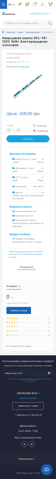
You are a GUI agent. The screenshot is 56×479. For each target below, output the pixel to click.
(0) (15, 62)
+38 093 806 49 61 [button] (39, 13)
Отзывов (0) (26, 266)
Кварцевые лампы (33, 32)
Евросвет (25, 66)
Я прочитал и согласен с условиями (30, 380)
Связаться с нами (28, 406)
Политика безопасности (30, 379)
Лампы (20, 32)
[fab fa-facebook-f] (24, 444)
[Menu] (3, 4)
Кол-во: (10, 125)
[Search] (51, 23)
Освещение (10, 32)
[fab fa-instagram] (31, 444)
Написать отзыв (19, 310)
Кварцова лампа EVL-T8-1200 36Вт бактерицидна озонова (26, 254)
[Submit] (49, 373)
